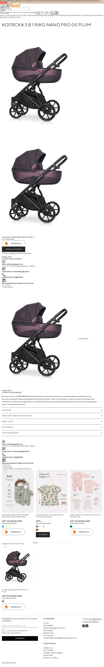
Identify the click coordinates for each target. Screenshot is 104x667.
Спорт (18, 17)
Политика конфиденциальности (60, 638)
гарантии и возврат (10, 433)
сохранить (20, 638)
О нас (46, 623)
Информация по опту (54, 628)
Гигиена (11, 17)
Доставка (48, 650)
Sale (2, 15)
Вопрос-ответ (50, 658)
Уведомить (16, 243)
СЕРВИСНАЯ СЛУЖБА (53, 653)
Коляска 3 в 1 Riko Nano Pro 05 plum (15, 591)
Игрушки (4, 17)
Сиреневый (83, 339)
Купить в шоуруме (14, 249)
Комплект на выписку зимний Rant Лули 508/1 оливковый (15, 516)
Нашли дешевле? (9, 523)
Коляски (8, 15)
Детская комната (32, 15)
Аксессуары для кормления (90, 15)
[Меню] (54, 12)
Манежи (43, 15)
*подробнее (7, 287)
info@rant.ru (95, 619)
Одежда (50, 15)
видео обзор (7, 421)
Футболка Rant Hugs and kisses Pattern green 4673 (49, 516)
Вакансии (48, 633)
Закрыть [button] (3, 3)
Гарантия (48, 655)
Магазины (30, 13)
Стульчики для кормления (66, 15)
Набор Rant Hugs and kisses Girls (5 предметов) (85, 516)
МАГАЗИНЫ (48, 626)
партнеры (48, 631)
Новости (48, 648)
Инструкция (7, 427)
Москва (4, 12)
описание (6, 410)
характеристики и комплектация (17, 416)
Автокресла (18, 15)
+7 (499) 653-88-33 (19, 13)
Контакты (48, 636)
